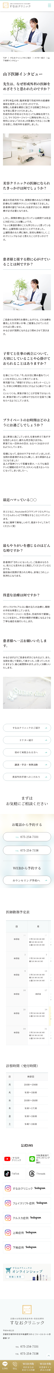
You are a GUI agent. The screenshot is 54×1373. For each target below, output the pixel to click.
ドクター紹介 (26, 740)
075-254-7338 (27, 850)
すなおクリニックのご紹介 (26, 727)
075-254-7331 (27, 837)
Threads (40, 1173)
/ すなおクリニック (16, 1159)
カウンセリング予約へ (26, 880)
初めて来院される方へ (26, 752)
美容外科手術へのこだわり (26, 776)
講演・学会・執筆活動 (26, 764)
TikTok (15, 1173)
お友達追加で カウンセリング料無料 (43, 1159)
